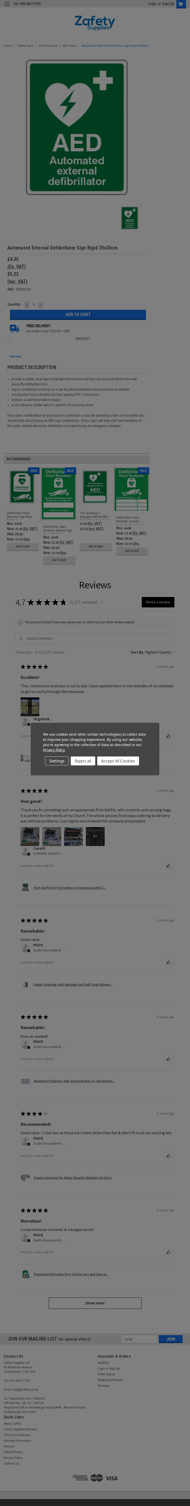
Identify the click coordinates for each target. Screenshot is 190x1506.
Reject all (83, 761)
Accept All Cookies (118, 761)
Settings (57, 761)
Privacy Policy (54, 750)
